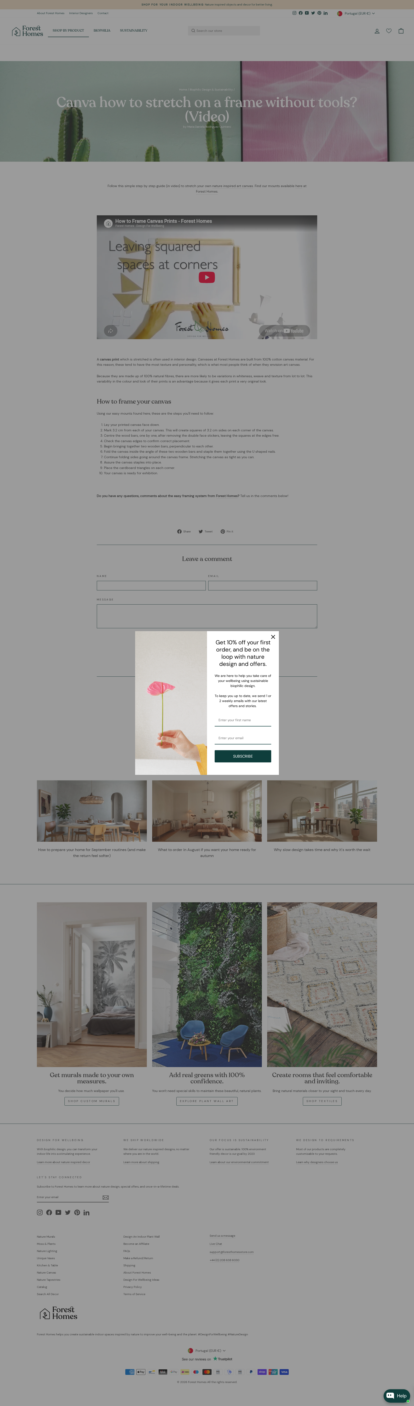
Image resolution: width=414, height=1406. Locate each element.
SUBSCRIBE (243, 756)
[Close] (273, 637)
